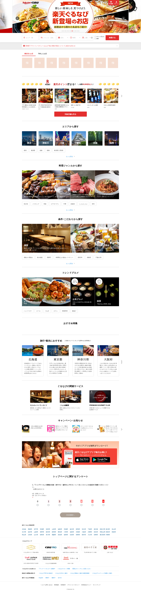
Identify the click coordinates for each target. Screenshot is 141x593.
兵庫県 (90, 532)
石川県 (24, 532)
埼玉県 (84, 529)
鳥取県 (108, 532)
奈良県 (96, 532)
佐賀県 (72, 535)
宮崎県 (96, 535)
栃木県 (72, 529)
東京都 (96, 529)
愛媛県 (54, 535)
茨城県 (66, 529)
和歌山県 (102, 532)
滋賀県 (72, 532)
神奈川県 (102, 529)
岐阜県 (48, 532)
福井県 (30, 532)
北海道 (24, 529)
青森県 (30, 529)
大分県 (90, 535)
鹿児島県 (102, 535)
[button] (17, 18)
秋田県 (48, 529)
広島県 (30, 535)
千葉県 (90, 529)
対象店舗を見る (70, 114)
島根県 (114, 532)
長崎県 (78, 535)
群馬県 (78, 529)
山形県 (54, 529)
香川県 (48, 535)
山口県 (36, 535)
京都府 (78, 532)
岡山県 (24, 535)
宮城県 (42, 529)
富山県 (114, 529)
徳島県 (42, 535)
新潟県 (108, 529)
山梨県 (36, 532)
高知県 (60, 535)
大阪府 (84, 532)
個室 (97, 38)
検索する (112, 37)
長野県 (42, 532)
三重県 (66, 532)
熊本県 (84, 535)
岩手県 (36, 529)
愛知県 (60, 532)
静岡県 (54, 532)
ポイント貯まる (100, 36)
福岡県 (66, 535)
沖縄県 (108, 535)
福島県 (60, 529)
